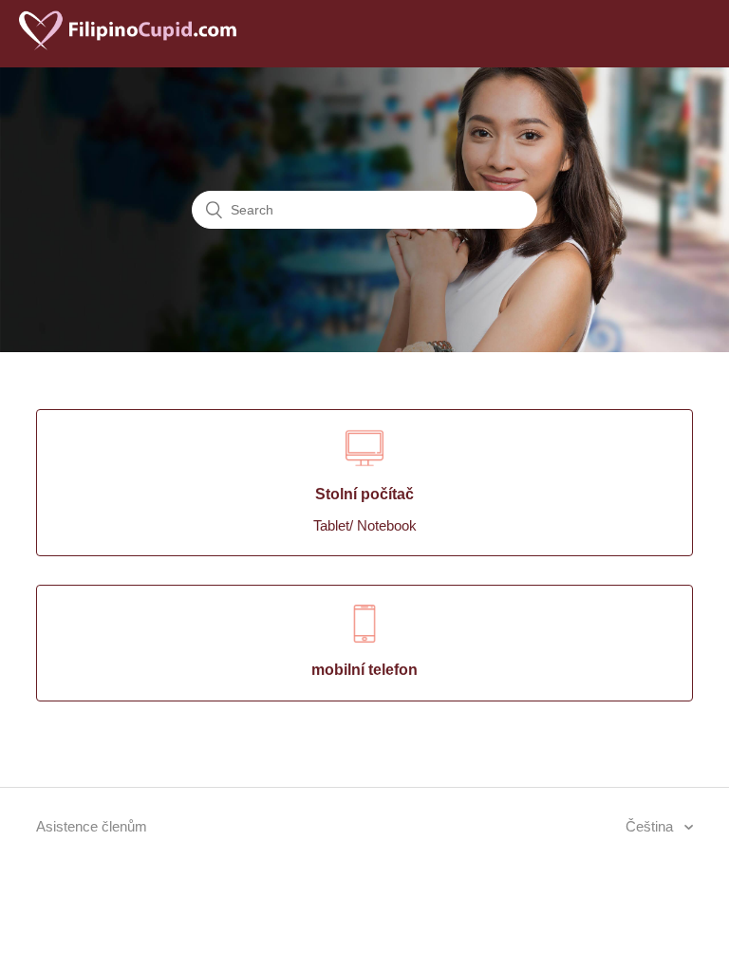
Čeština (651, 826)
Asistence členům (91, 826)
